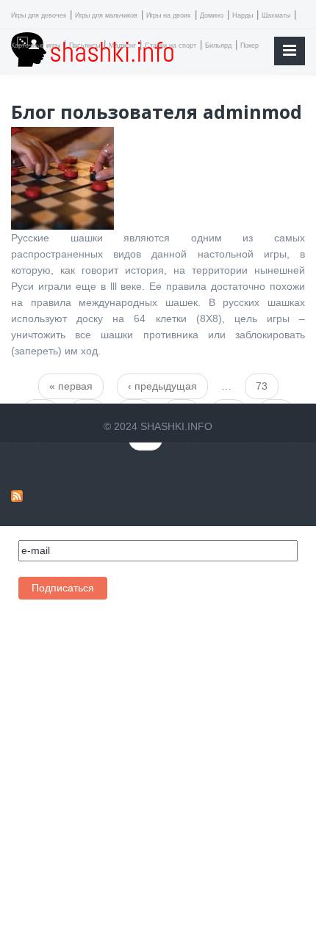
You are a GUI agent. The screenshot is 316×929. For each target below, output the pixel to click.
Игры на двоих (168, 15)
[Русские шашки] (62, 177)
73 (261, 386)
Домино (211, 15)
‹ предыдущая (162, 386)
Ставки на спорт (170, 45)
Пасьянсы (84, 45)
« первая (71, 386)
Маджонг (122, 45)
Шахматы (276, 15)
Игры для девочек (38, 15)
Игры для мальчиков (106, 15)
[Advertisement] (106, 761)
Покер (249, 45)
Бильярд (218, 45)
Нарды (242, 15)
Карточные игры (35, 45)
